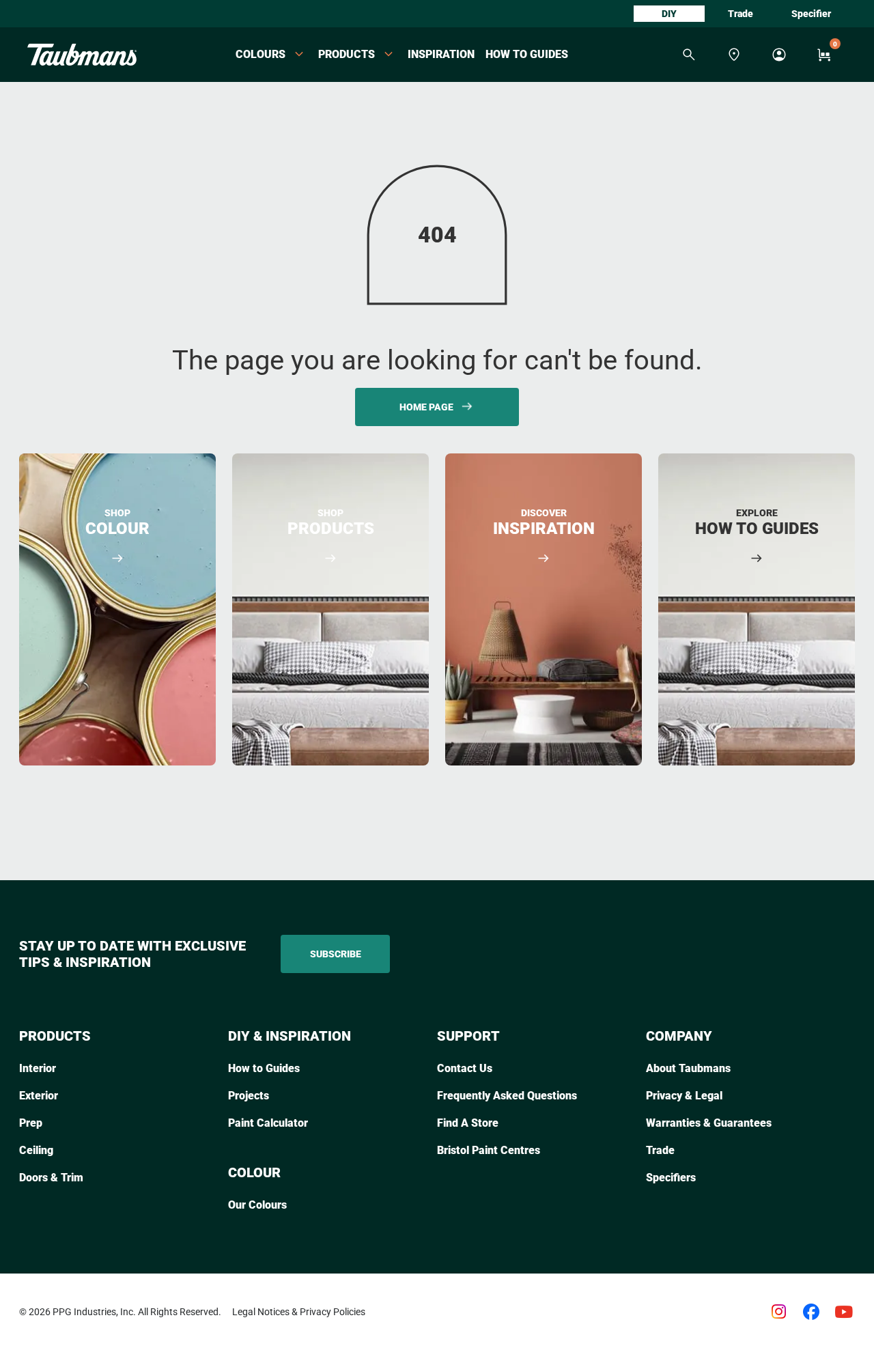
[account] (779, 55)
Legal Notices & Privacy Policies (298, 1311)
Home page (426, 407)
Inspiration (441, 54)
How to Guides (526, 54)
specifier (811, 13)
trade (740, 13)
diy (669, 13)
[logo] (82, 55)
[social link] (778, 1312)
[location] (734, 55)
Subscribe (335, 953)
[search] (689, 55)
